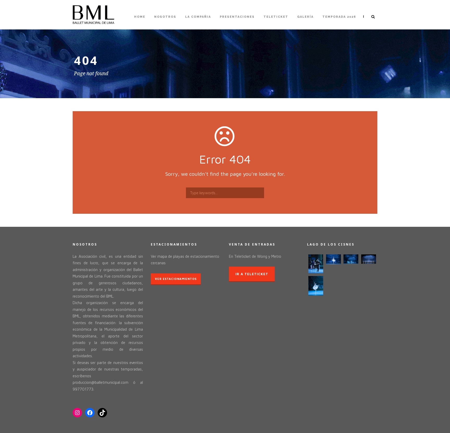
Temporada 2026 (339, 16)
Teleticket (276, 16)
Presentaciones (237, 16)
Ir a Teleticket (251, 274)
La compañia (198, 16)
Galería (305, 16)
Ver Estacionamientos (176, 278)
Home (139, 16)
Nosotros (165, 16)
